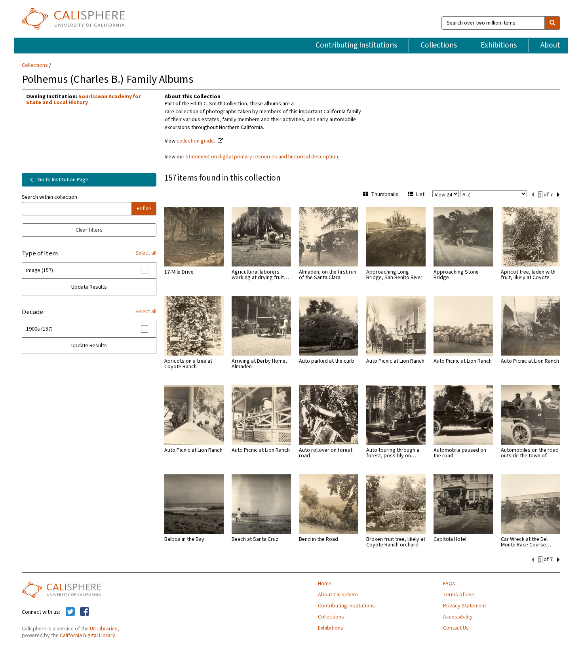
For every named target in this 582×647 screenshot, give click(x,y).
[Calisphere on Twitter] (70, 612)
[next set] (558, 194)
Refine (144, 209)
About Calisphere (338, 595)
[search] (552, 23)
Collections (438, 45)
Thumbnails (384, 194)
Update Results (89, 287)
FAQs (449, 583)
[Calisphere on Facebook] (84, 612)
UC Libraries (104, 629)
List (420, 194)
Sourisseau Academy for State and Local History (83, 100)
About (550, 45)
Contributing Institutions (356, 45)
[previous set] (532, 194)
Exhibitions (499, 45)
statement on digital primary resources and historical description (262, 157)
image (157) (39, 270)
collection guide (195, 141)
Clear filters (89, 230)
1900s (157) (39, 329)
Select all (145, 253)
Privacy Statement (464, 606)
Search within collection (49, 197)
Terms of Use (458, 595)
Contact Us (456, 628)
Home (324, 583)
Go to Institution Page (62, 180)
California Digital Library (87, 635)
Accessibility (458, 617)
